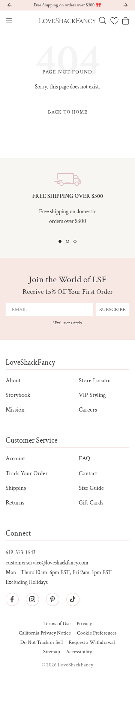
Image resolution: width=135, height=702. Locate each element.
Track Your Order (27, 473)
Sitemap (51, 652)
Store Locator (95, 380)
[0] (114, 20)
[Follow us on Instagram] (32, 599)
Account (15, 458)
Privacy (84, 624)
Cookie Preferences (97, 633)
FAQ (84, 458)
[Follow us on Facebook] (12, 599)
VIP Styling (92, 395)
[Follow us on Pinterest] (52, 599)
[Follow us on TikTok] (72, 599)
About (13, 380)
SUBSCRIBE (112, 309)
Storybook (18, 395)
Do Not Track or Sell (41, 642)
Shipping (16, 488)
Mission (15, 409)
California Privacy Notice (45, 633)
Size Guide (91, 488)
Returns (15, 502)
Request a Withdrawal (92, 642)
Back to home (67, 112)
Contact (88, 473)
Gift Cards (91, 502)
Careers (88, 409)
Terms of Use (56, 624)
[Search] (102, 20)
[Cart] (125, 21)
